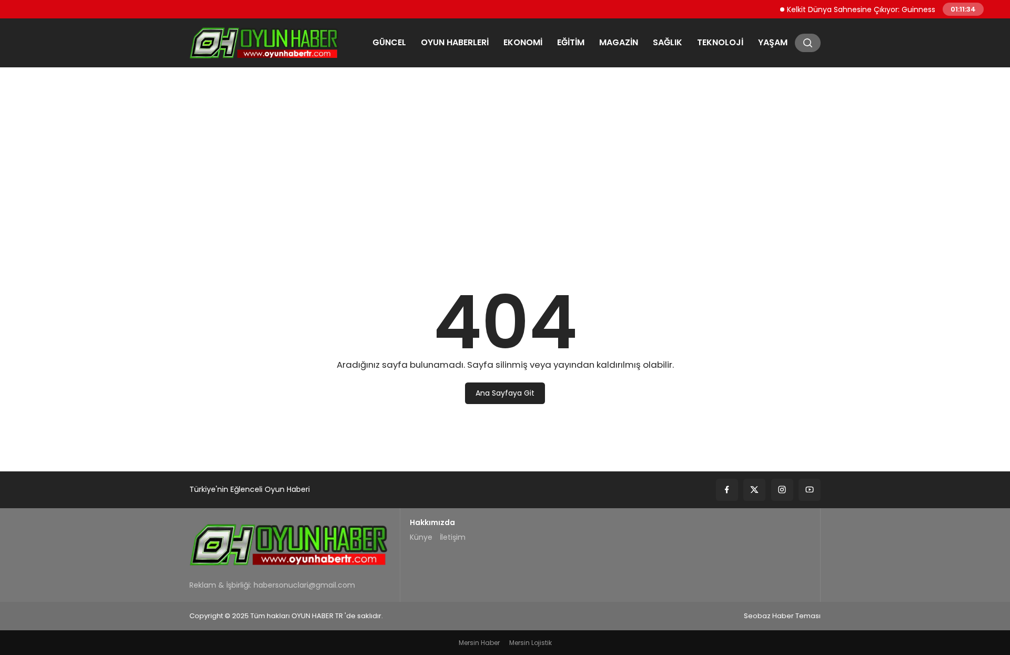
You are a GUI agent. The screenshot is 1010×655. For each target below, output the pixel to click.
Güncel (389, 42)
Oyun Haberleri (455, 42)
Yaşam (772, 42)
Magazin (618, 42)
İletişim (453, 537)
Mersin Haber (479, 642)
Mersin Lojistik (530, 642)
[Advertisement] (505, 155)
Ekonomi (522, 42)
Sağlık (667, 42)
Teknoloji (720, 42)
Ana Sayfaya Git (505, 393)
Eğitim (570, 42)
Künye (421, 537)
